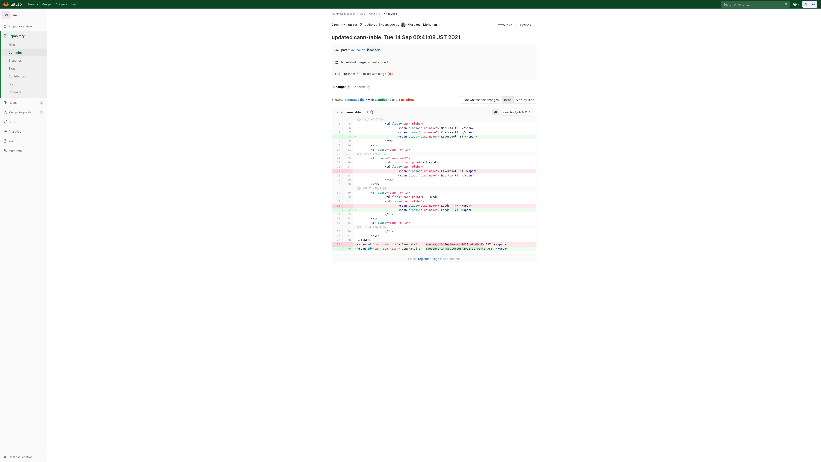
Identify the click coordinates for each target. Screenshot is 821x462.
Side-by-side (525, 100)
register (423, 259)
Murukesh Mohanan (344, 13)
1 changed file (354, 99)
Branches (15, 60)
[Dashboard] (13, 4)
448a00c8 (390, 13)
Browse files (504, 25)
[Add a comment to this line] (331, 123)
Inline (507, 100)
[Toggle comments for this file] (495, 112)
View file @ (516, 112)
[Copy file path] (372, 112)
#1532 (357, 74)
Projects (33, 4)
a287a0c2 (358, 50)
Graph (13, 84)
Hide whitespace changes (480, 100)
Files (12, 44)
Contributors (17, 76)
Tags (12, 68)
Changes (341, 87)
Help (74, 4)
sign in (437, 259)
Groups (47, 4)
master (374, 50)
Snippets (61, 4)
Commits (15, 52)
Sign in (810, 4)
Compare (15, 92)
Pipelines (361, 87)
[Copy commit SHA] (361, 25)
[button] (23, 457)
